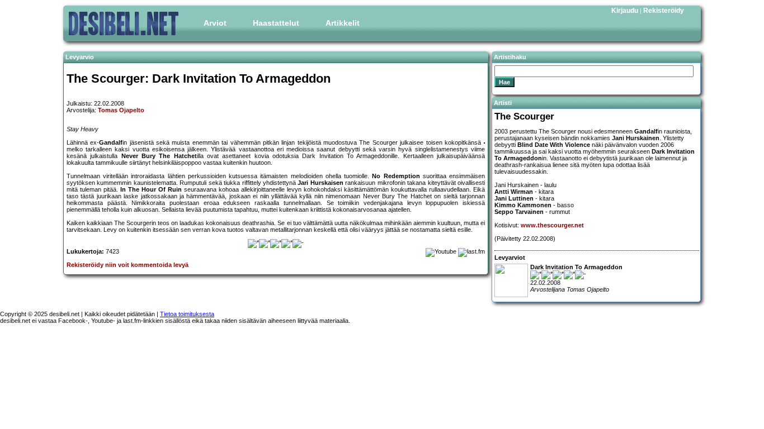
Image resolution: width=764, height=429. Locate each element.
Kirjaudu (624, 11)
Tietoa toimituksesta (187, 314)
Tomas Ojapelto (121, 110)
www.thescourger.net (552, 225)
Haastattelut (276, 22)
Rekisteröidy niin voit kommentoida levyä (127, 264)
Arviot (215, 22)
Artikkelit (343, 22)
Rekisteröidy (663, 11)
